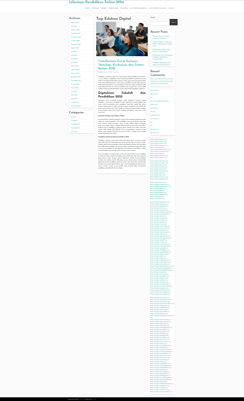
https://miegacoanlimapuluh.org (160, 373)
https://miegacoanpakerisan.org (160, 385)
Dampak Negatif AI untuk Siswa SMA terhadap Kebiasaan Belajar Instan (162, 44)
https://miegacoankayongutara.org (161, 299)
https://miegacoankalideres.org (160, 250)
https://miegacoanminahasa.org (160, 276)
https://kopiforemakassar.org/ (159, 179)
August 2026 (75, 22)
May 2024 (74, 95)
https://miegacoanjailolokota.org (160, 363)
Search (153, 17)
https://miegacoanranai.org (159, 224)
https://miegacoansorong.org (159, 274)
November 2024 (76, 80)
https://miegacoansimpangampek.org (161, 351)
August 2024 (75, 88)
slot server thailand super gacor (160, 101)
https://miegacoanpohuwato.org (160, 301)
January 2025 (75, 73)
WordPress (81, 399)
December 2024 (76, 77)
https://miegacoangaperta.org (159, 288)
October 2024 (75, 84)
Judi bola (95, 8)
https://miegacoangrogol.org (159, 248)
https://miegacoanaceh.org (158, 222)
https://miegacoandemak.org (159, 369)
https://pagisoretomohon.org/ (159, 163)
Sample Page (113, 8)
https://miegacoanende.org (158, 216)
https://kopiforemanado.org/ (159, 194)
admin (116, 72)
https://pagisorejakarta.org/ (159, 157)
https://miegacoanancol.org (159, 381)
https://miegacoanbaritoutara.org (161, 355)
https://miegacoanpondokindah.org (161, 246)
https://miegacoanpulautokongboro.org (162, 303)
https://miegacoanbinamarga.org (160, 232)
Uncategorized (75, 128)
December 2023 (76, 106)
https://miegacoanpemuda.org (159, 206)
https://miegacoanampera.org (159, 230)
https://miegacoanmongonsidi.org (160, 284)
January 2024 (75, 102)
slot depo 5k (154, 94)
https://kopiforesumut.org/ (158, 143)
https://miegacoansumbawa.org (160, 359)
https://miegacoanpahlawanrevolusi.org (162, 383)
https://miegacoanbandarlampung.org (162, 270)
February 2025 (75, 69)
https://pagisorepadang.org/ (159, 167)
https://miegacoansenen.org (159, 234)
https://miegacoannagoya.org (159, 282)
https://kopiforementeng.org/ (159, 171)
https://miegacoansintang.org (159, 210)
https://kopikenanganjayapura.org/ (161, 149)
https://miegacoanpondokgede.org (161, 252)
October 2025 (75, 40)
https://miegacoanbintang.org (159, 309)
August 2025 (75, 48)
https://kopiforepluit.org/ (158, 175)
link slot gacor (155, 129)
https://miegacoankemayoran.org (160, 236)
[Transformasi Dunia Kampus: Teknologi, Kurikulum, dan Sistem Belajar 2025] (122, 39)
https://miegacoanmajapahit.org (160, 294)
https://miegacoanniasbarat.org (160, 329)
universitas (74, 131)
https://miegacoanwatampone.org (161, 353)
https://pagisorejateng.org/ (159, 169)
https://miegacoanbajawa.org (159, 313)
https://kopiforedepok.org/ (158, 188)
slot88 (171, 8)
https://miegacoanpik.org (158, 256)
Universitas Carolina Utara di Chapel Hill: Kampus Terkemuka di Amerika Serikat (162, 81)
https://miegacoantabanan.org (160, 335)
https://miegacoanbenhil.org (159, 240)
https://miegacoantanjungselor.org (162, 268)
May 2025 (74, 59)
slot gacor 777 (155, 133)
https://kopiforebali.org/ (158, 190)
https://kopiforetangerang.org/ (160, 151)
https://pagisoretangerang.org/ (160, 184)
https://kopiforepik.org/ (157, 173)
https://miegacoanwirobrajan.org (160, 290)
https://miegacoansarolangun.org (160, 371)
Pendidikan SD (75, 124)
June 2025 (74, 55)
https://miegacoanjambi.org (159, 272)
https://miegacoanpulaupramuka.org (161, 212)
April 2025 (74, 62)
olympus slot (154, 104)
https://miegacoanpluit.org (158, 258)
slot (152, 97)
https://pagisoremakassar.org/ (159, 155)
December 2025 (76, 33)
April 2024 (74, 98)
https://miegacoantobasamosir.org (161, 341)
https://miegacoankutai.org (159, 361)
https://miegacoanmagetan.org (160, 331)
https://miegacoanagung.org (159, 218)
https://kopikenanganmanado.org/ (161, 186)
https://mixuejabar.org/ (157, 196)
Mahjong (124, 8)
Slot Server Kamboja (138, 8)
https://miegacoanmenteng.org (160, 254)
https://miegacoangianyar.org (159, 278)
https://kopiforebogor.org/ (158, 192)
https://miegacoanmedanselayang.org (162, 286)
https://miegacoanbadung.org (159, 333)
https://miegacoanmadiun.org (159, 387)
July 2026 (74, 26)
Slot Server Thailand (157, 8)
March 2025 (74, 66)
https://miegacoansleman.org (159, 280)
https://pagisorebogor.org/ (158, 182)
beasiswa (73, 117)
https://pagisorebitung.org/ (159, 165)
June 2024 (74, 91)
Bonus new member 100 (157, 79)
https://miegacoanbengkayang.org (161, 375)
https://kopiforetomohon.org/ (159, 177)
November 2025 (76, 37)
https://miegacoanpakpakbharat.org (161, 367)
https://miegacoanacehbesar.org (160, 337)
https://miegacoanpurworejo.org (160, 357)
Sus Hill (94, 399)
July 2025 (74, 51)
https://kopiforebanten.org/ (159, 139)
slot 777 (153, 111)
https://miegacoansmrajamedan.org (161, 391)
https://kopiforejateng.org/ (159, 141)
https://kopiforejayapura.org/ (159, 145)
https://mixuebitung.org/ (158, 147)
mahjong (100, 78)
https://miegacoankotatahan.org (160, 226)
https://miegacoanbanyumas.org (160, 305)
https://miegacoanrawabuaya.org (160, 244)
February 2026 (75, 30)
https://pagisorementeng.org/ (159, 161)
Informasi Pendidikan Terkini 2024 (96, 2)
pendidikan (74, 120)
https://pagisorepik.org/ (158, 153)
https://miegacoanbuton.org (159, 343)
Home (87, 8)
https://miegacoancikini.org (159, 242)
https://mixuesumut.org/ (158, 198)
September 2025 (76, 44)
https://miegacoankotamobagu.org (161, 319)
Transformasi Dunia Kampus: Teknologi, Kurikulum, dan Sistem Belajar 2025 (121, 65)
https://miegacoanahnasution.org (160, 202)
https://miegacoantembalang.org (160, 292)
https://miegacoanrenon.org (159, 208)
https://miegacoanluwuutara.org (160, 339)
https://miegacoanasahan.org (159, 347)
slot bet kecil (154, 118)
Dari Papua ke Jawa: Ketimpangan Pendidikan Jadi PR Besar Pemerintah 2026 (162, 57)
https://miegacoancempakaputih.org (161, 377)
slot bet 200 (154, 90)
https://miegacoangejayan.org (159, 204)
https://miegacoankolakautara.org (161, 260)
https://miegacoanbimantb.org (160, 323)
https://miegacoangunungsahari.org (161, 379)
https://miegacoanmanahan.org (160, 297)
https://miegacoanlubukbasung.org (161, 262)
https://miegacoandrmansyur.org (160, 389)
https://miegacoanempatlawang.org (161, 349)
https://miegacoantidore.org (159, 220)
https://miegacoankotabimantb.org (161, 238)
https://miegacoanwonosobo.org (160, 228)
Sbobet (104, 8)
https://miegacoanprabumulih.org (160, 214)
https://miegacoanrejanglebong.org (161, 345)
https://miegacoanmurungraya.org (161, 321)
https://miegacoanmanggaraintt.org (161, 327)
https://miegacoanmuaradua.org (160, 264)
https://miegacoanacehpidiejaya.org (161, 365)
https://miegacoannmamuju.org (160, 325)
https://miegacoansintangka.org (160, 311)
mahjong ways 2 (155, 115)
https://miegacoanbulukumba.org (160, 307)
